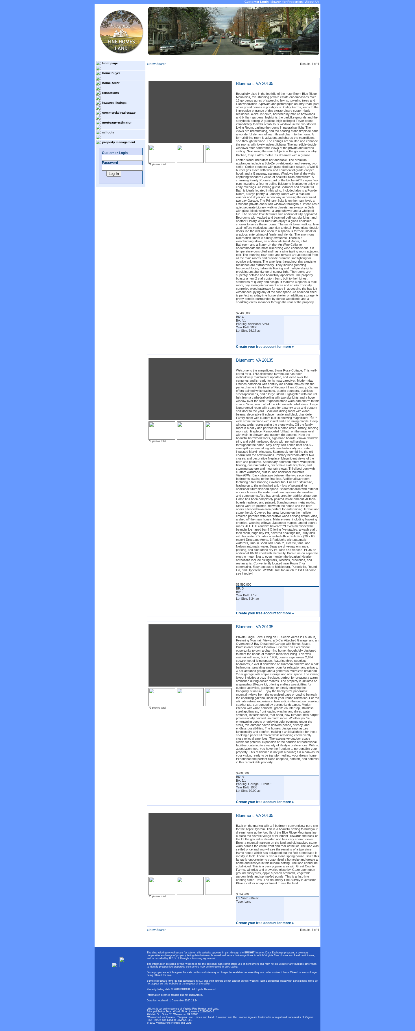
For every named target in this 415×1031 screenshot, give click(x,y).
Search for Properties (287, 1)
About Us (312, 1)
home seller (110, 83)
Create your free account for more (265, 347)
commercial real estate (119, 112)
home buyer (111, 73)
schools (108, 132)
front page (110, 63)
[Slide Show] (301, 329)
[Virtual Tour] (301, 333)
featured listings (114, 102)
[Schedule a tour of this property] (301, 338)
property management (118, 142)
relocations (110, 92)
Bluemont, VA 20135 (254, 83)
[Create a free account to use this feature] (301, 319)
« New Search (156, 63)
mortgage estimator (117, 122)
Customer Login (256, 1)
